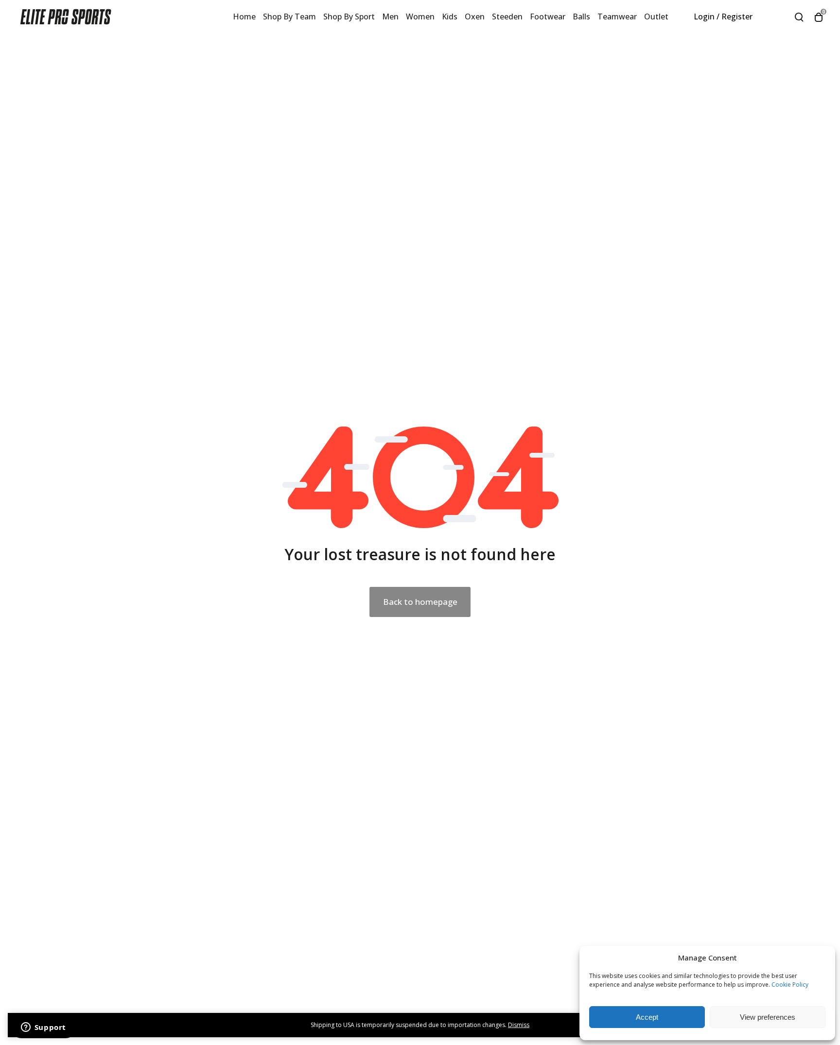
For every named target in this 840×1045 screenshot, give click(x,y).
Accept (647, 1017)
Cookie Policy (789, 984)
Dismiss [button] (518, 1025)
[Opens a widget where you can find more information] (43, 1028)
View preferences (767, 1017)
